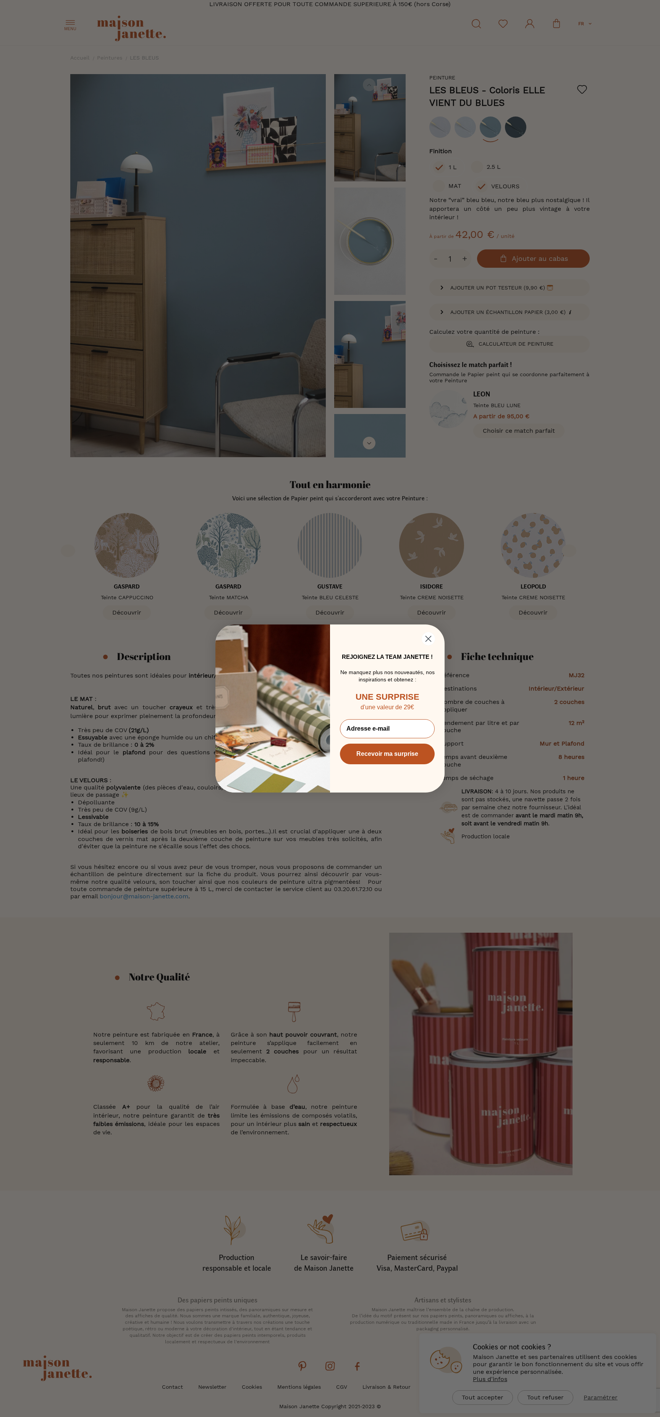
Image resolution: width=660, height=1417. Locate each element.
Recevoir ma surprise (387, 754)
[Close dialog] (428, 638)
